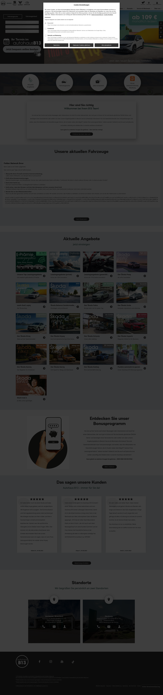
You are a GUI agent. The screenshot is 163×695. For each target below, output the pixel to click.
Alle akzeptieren (106, 45)
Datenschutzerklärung (97, 14)
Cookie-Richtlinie (108, 14)
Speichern (56, 45)
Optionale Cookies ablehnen (81, 45)
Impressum (48, 17)
